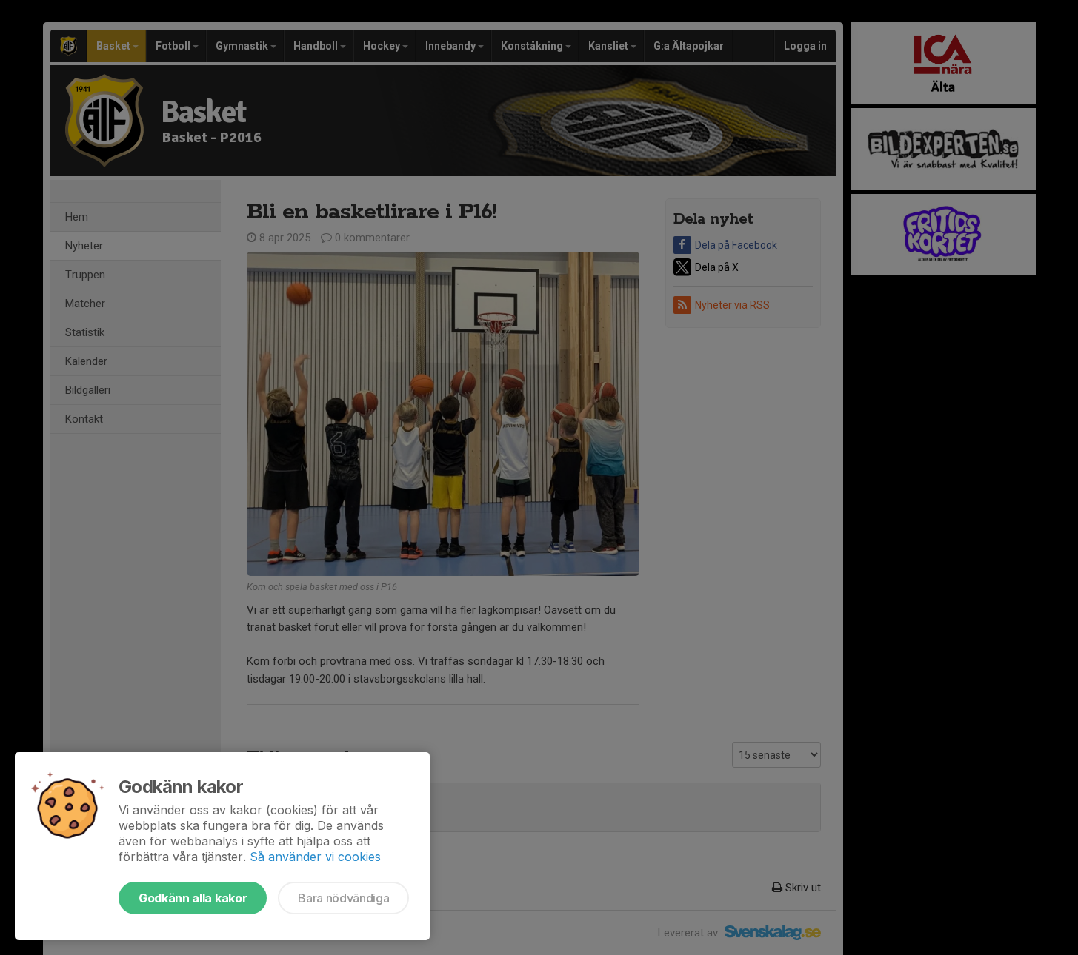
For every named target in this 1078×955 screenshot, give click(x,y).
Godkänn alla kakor (193, 898)
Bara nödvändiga (343, 898)
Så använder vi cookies (315, 856)
